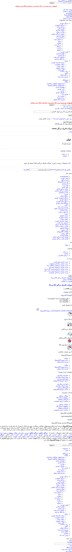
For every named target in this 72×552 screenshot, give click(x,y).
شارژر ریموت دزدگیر (61, 226)
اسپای (59, 50)
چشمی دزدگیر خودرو (60, 435)
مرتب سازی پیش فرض (61, 262)
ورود (70, 115)
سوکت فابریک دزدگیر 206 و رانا (60, 285)
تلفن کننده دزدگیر (16, 435)
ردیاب (15, 433)
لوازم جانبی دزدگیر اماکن (60, 237)
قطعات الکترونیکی (62, 231)
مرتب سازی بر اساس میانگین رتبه (57, 265)
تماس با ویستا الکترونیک (60, 380)
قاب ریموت (64, 230)
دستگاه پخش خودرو (62, 203)
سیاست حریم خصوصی (61, 401)
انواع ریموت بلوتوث (19, 436)
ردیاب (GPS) (64, 210)
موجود (65, 156)
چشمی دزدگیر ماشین (57, 34)
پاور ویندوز (61, 55)
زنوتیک (59, 46)
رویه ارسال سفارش (62, 377)
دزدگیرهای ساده (56, 436)
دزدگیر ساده (60, 27)
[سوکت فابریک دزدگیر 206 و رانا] (61, 278)
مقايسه (66, 533)
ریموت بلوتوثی (60, 68)
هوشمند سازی (60, 87)
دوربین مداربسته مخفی (61, 208)
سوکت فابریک (60, 30)
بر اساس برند (60, 37)
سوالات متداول (63, 396)
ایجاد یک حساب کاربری (62, 108)
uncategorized (64, 176)
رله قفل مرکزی (59, 59)
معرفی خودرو (60, 92)
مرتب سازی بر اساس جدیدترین (58, 267)
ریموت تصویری (59, 64)
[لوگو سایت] (65, 1)
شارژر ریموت (60, 32)
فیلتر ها (26, 169)
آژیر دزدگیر (64, 180)
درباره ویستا (60, 98)
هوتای (59, 43)
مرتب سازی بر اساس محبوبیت (58, 263)
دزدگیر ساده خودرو (62, 201)
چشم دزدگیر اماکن (62, 189)
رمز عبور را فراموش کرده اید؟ (62, 118)
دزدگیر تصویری (59, 25)
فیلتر (70, 276)
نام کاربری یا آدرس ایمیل (61, 111)
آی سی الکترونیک (63, 182)
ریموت (66, 214)
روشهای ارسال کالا (62, 397)
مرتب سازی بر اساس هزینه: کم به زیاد (56, 269)
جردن (59, 48)
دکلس (66, 205)
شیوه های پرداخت (62, 379)
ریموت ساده (60, 66)
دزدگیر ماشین (43, 433)
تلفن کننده (65, 187)
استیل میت (57, 39)
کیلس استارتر (60, 53)
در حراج (64, 154)
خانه (69, 163)
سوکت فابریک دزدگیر (61, 224)
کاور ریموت (60, 69)
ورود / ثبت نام (64, 535)
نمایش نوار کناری (65, 169)
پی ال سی (57, 45)
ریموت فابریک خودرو (58, 62)
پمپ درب (65, 185)
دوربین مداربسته (23, 433)
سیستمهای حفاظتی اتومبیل (56, 85)
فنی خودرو (61, 89)
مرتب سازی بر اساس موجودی (58, 272)
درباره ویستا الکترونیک (61, 360)
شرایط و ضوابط (63, 399)
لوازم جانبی (60, 28)
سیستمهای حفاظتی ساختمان (55, 83)
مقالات (66, 358)
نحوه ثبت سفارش (62, 375)
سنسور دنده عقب (59, 57)
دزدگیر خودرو (64, 199)
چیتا (59, 41)
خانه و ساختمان (63, 192)
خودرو (62, 90)
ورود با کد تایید (67, 122)
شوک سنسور (60, 36)
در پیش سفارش (63, 255)
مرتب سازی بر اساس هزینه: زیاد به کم (56, 271)
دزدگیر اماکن (64, 196)
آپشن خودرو (64, 178)
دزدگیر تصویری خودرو (61, 198)
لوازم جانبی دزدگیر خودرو (60, 239)
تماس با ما (61, 96)
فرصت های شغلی (58, 99)
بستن (70, 131)
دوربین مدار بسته (63, 207)
